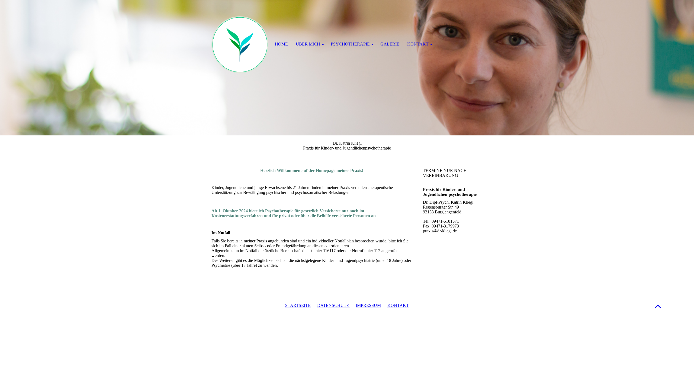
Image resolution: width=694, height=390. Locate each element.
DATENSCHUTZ (333, 305)
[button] (658, 306)
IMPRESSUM (368, 305)
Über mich (308, 44)
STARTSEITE (298, 305)
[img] (347, 67)
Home (281, 44)
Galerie (389, 44)
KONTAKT (398, 305)
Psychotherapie (350, 44)
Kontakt (418, 44)
